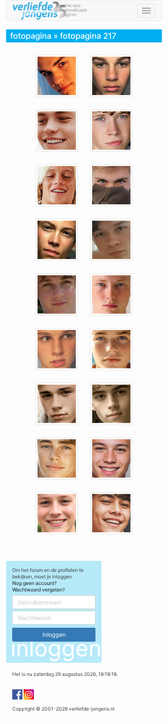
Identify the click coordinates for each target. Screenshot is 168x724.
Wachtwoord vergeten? (38, 590)
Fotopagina (30, 36)
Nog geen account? (34, 583)
